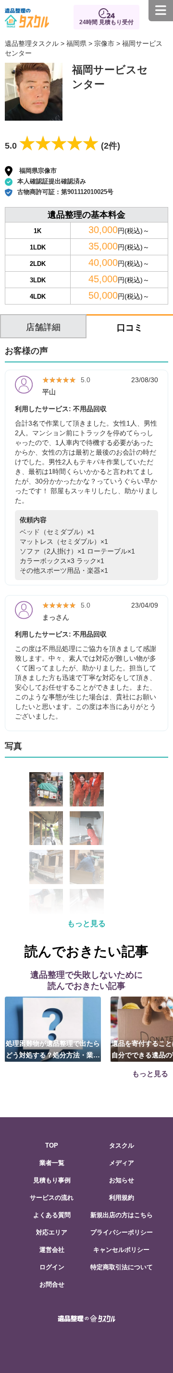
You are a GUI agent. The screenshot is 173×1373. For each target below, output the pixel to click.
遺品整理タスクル (32, 43)
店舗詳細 (43, 327)
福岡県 (76, 43)
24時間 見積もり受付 (106, 22)
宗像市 (104, 43)
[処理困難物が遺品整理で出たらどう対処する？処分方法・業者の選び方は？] (53, 1028)
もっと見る (86, 923)
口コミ (130, 328)
